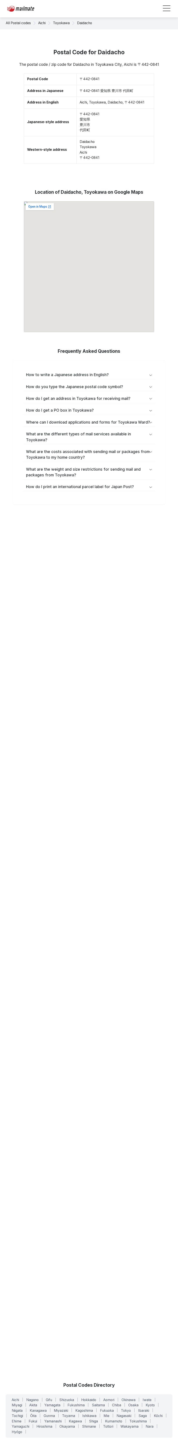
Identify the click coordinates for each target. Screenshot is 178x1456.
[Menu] (166, 8)
